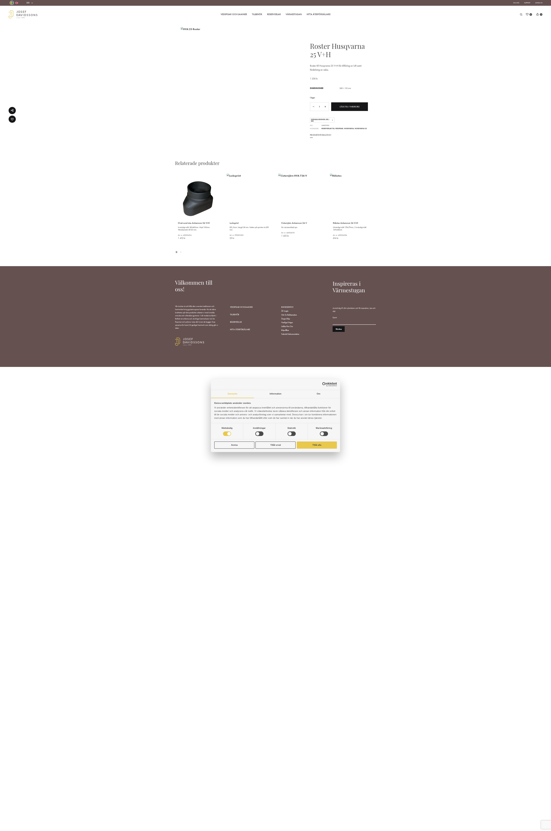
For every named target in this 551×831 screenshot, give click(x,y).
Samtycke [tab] (232, 393)
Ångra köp (285, 318)
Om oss (516, 3)
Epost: (335, 317)
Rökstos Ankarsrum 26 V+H (345, 223)
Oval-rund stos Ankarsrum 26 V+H (194, 223)
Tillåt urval (275, 445)
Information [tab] (275, 393)
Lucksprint (234, 223)
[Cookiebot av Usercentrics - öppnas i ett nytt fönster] (324, 384)
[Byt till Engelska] (17, 3)
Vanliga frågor (287, 322)
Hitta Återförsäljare (318, 14)
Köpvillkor (285, 330)
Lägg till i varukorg (350, 106)
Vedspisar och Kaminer (234, 14)
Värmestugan (294, 14)
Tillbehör (257, 14)
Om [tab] (318, 393)
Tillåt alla (316, 445)
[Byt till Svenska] (12, 3)
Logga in (538, 3)
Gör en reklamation (289, 315)
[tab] (320, 137)
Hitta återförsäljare (240, 329)
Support (527, 3)
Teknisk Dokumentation (290, 334)
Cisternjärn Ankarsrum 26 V (294, 223)
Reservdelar (274, 14)
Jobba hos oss (287, 326)
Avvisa (234, 445)
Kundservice (287, 307)
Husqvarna (349, 128)
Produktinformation (320, 135)
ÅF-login (284, 311)
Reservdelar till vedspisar (332, 128)
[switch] (259, 433)
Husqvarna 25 (361, 128)
